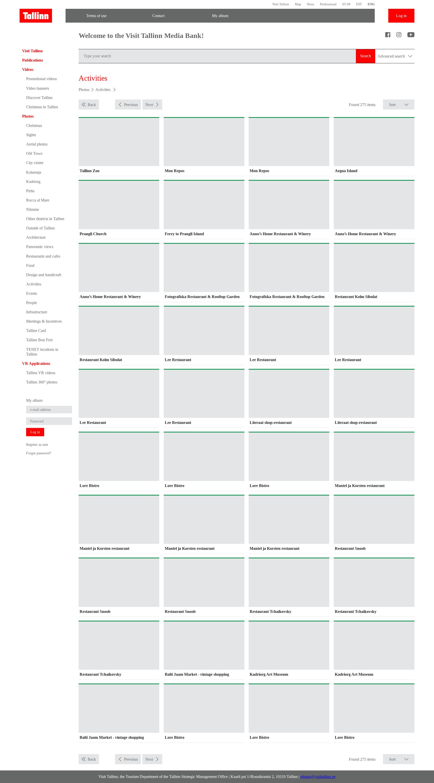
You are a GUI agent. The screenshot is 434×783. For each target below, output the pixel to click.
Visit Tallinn (280, 4)
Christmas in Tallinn (42, 107)
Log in (401, 16)
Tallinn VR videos (40, 373)
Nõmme (32, 209)
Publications (32, 60)
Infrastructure (36, 312)
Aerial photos (36, 144)
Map (298, 4)
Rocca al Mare (37, 200)
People (31, 303)
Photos (28, 116)
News (310, 4)
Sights (31, 135)
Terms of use (96, 16)
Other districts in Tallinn (45, 219)
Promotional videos (41, 79)
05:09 (346, 4)
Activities (33, 284)
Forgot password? (38, 453)
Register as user (37, 445)
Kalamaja (33, 172)
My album (220, 16)
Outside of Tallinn (40, 228)
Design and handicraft (43, 275)
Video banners (37, 88)
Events (31, 293)
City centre (34, 163)
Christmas (34, 125)
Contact (158, 16)
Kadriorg (33, 181)
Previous (131, 105)
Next (149, 105)
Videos (27, 69)
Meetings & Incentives (44, 321)
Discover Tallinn (39, 97)
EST (359, 4)
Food (30, 265)
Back (92, 105)
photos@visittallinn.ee (318, 776)
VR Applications (36, 363)
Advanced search (391, 56)
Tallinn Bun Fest (39, 340)
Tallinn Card (36, 330)
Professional (328, 4)
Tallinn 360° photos (41, 382)
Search (365, 56)
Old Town (34, 153)
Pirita (30, 191)
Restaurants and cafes (43, 256)
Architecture (36, 237)
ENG (371, 4)
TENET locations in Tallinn (42, 351)
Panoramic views (39, 246)
